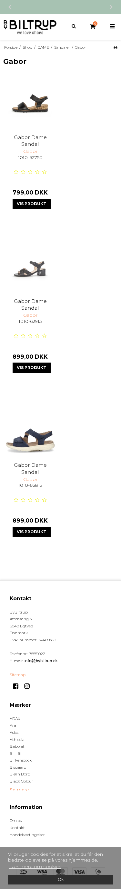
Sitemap (17, 674)
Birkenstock (21, 760)
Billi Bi (15, 753)
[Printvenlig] (115, 47)
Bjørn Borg (20, 774)
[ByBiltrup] (30, 27)
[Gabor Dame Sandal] (30, 102)
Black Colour (21, 781)
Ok (61, 879)
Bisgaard (18, 767)
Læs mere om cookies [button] (35, 866)
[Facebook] (18, 686)
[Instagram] (29, 686)
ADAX (15, 718)
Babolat (17, 746)
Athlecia (17, 739)
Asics (14, 732)
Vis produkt (31, 203)
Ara (13, 725)
